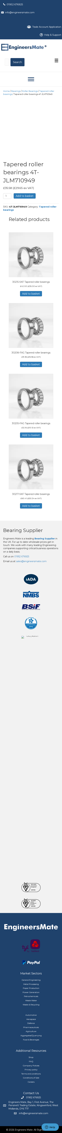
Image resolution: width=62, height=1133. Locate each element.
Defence (31, 1023)
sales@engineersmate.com (31, 561)
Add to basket (25, 195)
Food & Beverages (31, 1039)
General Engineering (31, 980)
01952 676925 (15, 4)
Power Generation (31, 992)
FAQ (31, 1061)
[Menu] (56, 60)
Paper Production (31, 988)
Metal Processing (31, 984)
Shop (31, 1057)
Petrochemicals (31, 996)
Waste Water (31, 1000)
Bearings (16, 91)
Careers (31, 1082)
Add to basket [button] (31, 293)
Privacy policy (31, 1069)
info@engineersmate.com (19, 12)
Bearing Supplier (23, 530)
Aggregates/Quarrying (31, 1035)
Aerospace (31, 1019)
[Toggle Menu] (31, 79)
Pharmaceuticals (31, 1027)
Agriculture (31, 1031)
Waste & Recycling (31, 1004)
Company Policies (31, 1065)
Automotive (31, 1015)
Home (6, 91)
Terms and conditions (31, 1074)
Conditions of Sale (31, 1078)
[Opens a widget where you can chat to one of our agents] (50, 1127)
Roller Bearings (30, 91)
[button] (17, 62)
